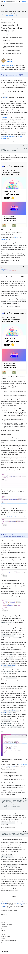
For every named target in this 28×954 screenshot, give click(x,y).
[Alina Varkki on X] (7, 62)
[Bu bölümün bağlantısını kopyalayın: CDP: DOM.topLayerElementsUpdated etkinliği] (24, 813)
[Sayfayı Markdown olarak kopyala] (14, 31)
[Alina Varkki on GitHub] (9, 62)
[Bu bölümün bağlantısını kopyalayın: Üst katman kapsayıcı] (12, 434)
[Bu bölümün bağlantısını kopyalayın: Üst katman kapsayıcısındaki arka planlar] (21, 580)
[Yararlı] (13, 22)
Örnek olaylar (4, 926)
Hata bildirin (3, 916)
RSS (2, 942)
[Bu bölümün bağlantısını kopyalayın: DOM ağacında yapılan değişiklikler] (23, 616)
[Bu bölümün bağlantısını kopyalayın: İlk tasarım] (7, 683)
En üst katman (4, 117)
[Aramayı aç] (17, 1)
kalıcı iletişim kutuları (11, 136)
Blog (2, 5)
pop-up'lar (3, 136)
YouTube (2, 938)
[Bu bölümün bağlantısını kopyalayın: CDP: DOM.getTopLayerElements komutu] (22, 783)
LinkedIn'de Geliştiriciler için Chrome (8, 940)
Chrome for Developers (5, 19)
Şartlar (2, 947)
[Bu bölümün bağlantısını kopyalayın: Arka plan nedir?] (12, 230)
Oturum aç (24, 1)
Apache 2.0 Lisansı (20, 903)
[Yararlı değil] (14, 22)
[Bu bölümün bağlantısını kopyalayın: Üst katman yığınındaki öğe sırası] (18, 541)
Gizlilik (6, 947)
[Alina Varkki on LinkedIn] (11, 62)
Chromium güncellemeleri (6, 924)
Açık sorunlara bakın (5, 919)
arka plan (16, 237)
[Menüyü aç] (2, 1)
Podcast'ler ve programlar (6, 930)
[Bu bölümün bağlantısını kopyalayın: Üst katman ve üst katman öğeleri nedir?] (6, 93)
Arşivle (2, 928)
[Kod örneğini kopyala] (26, 145)
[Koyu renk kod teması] (24, 145)
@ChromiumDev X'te (5, 936)
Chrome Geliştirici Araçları (7, 65)
